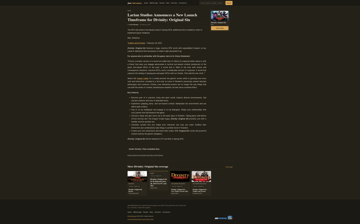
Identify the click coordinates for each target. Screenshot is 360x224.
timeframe (160, 155)
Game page (220, 28)
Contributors (183, 3)
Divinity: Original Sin (133, 155)
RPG (156, 155)
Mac (151, 155)
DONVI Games (133, 216)
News (168, 3)
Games (146, 3)
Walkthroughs (154, 3)
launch (148, 155)
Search (229, 3)
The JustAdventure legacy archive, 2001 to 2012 (140, 219)
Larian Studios (142, 155)
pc (153, 155)
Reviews (162, 3)
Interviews (174, 3)
